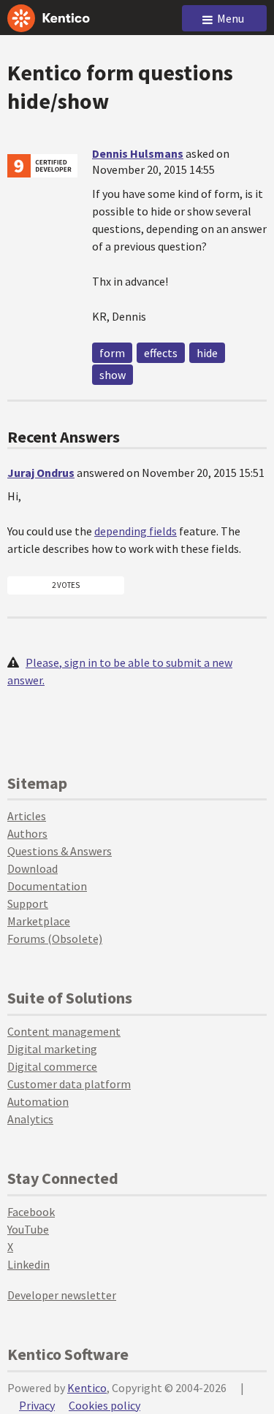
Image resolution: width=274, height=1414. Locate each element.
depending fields (135, 531)
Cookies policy (104, 1405)
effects (161, 352)
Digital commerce (52, 1066)
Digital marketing (52, 1049)
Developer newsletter (61, 1295)
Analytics (30, 1119)
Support (27, 903)
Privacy (37, 1405)
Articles (26, 816)
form (112, 352)
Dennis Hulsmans (137, 153)
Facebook (31, 1211)
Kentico (87, 1387)
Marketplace (38, 921)
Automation (38, 1101)
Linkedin (28, 1264)
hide (207, 352)
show (112, 374)
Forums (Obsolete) (54, 938)
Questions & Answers (59, 851)
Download (32, 868)
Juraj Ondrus (41, 472)
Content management (64, 1031)
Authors (27, 833)
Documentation (47, 886)
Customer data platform (69, 1084)
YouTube (28, 1229)
